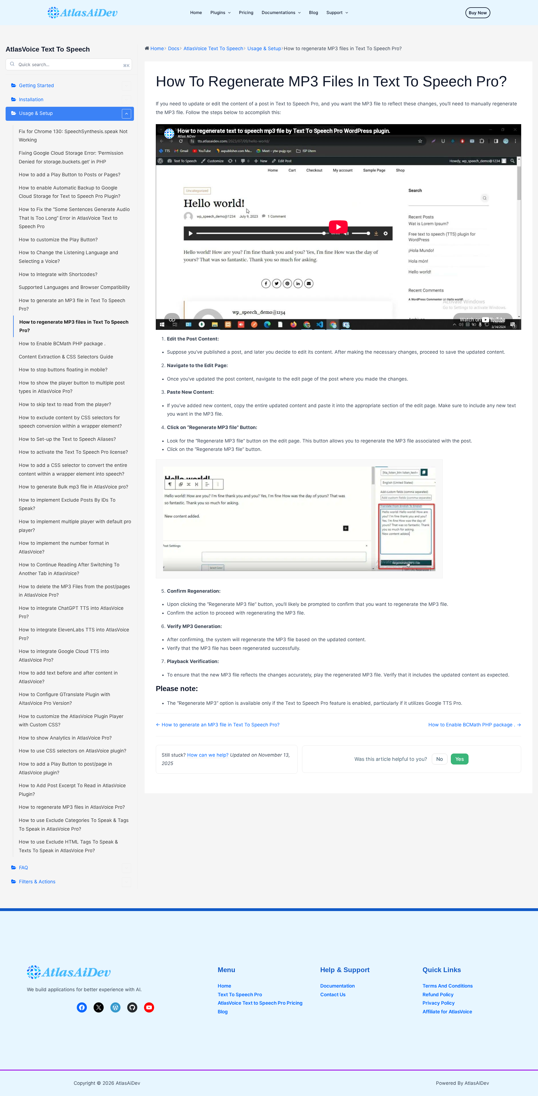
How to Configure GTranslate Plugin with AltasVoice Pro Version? (64, 699)
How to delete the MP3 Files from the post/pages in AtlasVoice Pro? (74, 591)
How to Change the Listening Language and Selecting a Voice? (68, 257)
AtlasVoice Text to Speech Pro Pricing (260, 1003)
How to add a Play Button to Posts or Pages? (69, 174)
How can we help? (208, 755)
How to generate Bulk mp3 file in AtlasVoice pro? (73, 487)
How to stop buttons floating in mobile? (63, 369)
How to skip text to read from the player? (65, 404)
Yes (459, 759)
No (439, 759)
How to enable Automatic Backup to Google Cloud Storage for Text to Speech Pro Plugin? (69, 192)
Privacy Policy (439, 1003)
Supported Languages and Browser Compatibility (74, 287)
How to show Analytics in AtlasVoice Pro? (65, 738)
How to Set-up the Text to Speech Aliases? (67, 439)
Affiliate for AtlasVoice (447, 1011)
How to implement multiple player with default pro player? (75, 526)
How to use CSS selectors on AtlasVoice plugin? (72, 751)
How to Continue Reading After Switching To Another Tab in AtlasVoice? (69, 569)
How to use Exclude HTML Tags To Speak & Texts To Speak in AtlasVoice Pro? (68, 846)
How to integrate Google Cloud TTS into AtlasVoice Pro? (64, 655)
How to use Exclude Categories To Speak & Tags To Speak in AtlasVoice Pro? (74, 824)
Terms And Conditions (448, 986)
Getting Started (36, 85)
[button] (477, 12)
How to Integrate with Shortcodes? (58, 274)
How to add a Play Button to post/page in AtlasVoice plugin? (65, 768)
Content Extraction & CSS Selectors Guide (66, 357)
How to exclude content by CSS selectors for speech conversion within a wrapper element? (70, 422)
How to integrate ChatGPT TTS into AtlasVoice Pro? (71, 612)
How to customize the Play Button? (58, 239)
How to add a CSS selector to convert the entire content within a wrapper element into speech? (73, 469)
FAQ (23, 867)
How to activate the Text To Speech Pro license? (73, 452)
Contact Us (332, 994)
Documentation (337, 986)
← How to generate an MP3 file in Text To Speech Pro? (218, 724)
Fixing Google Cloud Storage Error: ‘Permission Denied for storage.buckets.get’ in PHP (71, 157)
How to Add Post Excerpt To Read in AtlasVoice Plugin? (72, 790)
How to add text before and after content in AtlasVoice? (68, 677)
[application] (228, 12)
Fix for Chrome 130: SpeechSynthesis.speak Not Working (73, 136)
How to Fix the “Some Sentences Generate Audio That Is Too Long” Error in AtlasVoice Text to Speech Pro (74, 218)
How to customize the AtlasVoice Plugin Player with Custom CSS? (71, 720)
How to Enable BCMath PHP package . (62, 343)
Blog (223, 1011)
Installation (31, 99)
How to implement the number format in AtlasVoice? (64, 547)
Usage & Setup (36, 113)
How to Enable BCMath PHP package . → (474, 724)
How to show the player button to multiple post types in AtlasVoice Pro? (72, 387)
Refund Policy (438, 994)
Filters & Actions (37, 881)
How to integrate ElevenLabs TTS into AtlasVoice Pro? (74, 634)
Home (224, 986)
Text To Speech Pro (240, 994)
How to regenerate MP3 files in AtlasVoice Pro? (72, 807)
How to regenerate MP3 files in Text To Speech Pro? (74, 326)
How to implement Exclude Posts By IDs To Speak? (67, 504)
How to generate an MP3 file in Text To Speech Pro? (72, 305)
